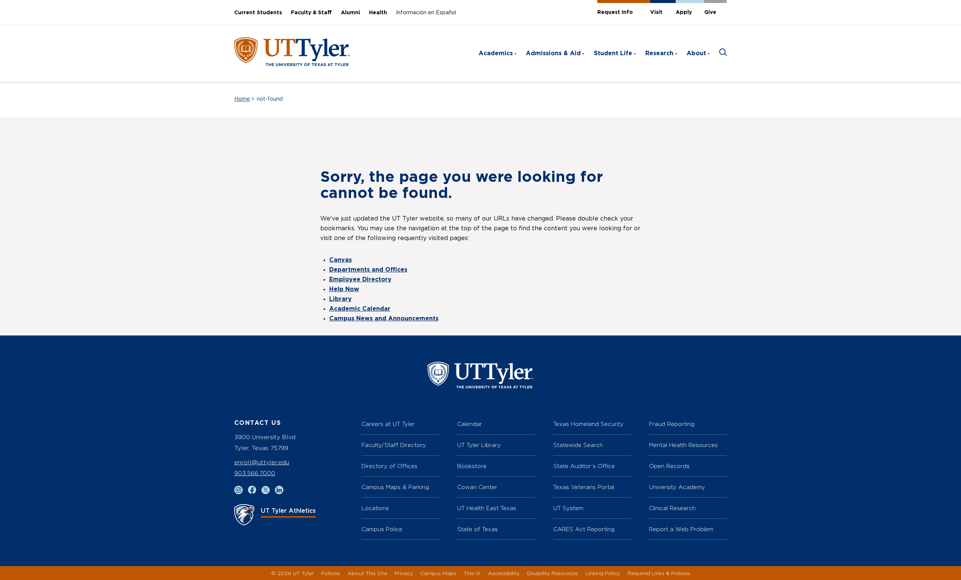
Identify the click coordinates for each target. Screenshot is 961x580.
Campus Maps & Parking (395, 487)
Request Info (615, 12)
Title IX (472, 573)
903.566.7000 (254, 473)
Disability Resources (552, 573)
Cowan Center (477, 487)
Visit (656, 12)
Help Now (344, 289)
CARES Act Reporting (584, 529)
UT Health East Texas (486, 508)
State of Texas (477, 529)
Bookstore (472, 466)
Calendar (469, 424)
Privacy (404, 573)
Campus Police (382, 529)
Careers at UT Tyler (388, 424)
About (696, 53)
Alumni (350, 12)
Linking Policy (603, 573)
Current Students (258, 12)
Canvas (340, 260)
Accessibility (504, 573)
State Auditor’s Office (584, 466)
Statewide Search (578, 445)
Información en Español (426, 12)
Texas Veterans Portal (583, 487)
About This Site (367, 573)
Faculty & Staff (311, 12)
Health (378, 12)
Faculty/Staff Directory (394, 445)
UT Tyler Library (479, 445)
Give (710, 12)
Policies (330, 573)
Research (659, 53)
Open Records (669, 466)
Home (242, 99)
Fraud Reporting (671, 424)
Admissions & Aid (553, 53)
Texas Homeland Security (588, 424)
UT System (568, 508)
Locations (375, 508)
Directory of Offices (389, 466)
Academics (496, 53)
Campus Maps (438, 573)
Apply (684, 12)
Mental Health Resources (683, 445)
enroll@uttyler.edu (261, 462)
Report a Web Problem (681, 529)
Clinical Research (672, 508)
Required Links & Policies (659, 573)
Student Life (613, 53)
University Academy (677, 487)
